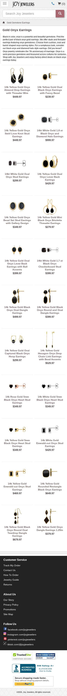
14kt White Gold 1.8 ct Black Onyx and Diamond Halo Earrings (49, 133)
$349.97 (17, 227)
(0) (63, 3)
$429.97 (49, 183)
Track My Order (11, 565)
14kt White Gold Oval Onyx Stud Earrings (17, 175)
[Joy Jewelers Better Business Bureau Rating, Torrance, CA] (33, 668)
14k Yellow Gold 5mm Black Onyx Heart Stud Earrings (17, 443)
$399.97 (17, 273)
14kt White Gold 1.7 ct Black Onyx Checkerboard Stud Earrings (50, 265)
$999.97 (49, 140)
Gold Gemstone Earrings (18, 23)
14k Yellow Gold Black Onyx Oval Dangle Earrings (17, 310)
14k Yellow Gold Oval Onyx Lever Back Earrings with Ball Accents (17, 265)
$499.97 (17, 316)
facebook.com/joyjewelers (22, 629)
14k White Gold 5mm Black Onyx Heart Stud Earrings (50, 399)
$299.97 (17, 180)
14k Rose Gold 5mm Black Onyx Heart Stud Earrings (17, 399)
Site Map (8, 614)
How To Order (11, 575)
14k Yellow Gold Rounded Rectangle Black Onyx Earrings (50, 486)
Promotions (9, 609)
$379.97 (49, 533)
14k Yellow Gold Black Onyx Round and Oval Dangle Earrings (50, 310)
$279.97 (49, 227)
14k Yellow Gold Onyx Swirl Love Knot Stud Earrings (17, 133)
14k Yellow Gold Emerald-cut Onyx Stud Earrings (17, 486)
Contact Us (9, 570)
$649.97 (49, 493)
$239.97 (49, 96)
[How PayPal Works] (33, 681)
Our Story (8, 600)
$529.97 (49, 363)
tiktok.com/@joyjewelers (20, 644)
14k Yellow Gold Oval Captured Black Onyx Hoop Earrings (17, 353)
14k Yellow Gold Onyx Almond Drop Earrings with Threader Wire (17, 90)
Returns (7, 584)
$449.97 (17, 96)
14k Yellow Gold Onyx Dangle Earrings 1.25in (50, 528)
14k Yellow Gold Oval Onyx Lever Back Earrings (49, 177)
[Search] (59, 14)
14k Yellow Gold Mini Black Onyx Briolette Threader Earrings (50, 220)
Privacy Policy (10, 604)
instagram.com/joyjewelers (21, 634)
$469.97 (17, 493)
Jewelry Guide (11, 579)
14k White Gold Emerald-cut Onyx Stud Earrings (49, 443)
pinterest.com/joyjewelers (21, 639)
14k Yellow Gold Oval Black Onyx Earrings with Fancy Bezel (49, 90)
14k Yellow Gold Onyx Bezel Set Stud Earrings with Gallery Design (17, 220)
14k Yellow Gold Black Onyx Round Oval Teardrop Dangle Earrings (17, 531)
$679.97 (17, 539)
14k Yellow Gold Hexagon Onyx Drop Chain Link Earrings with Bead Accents (50, 355)
